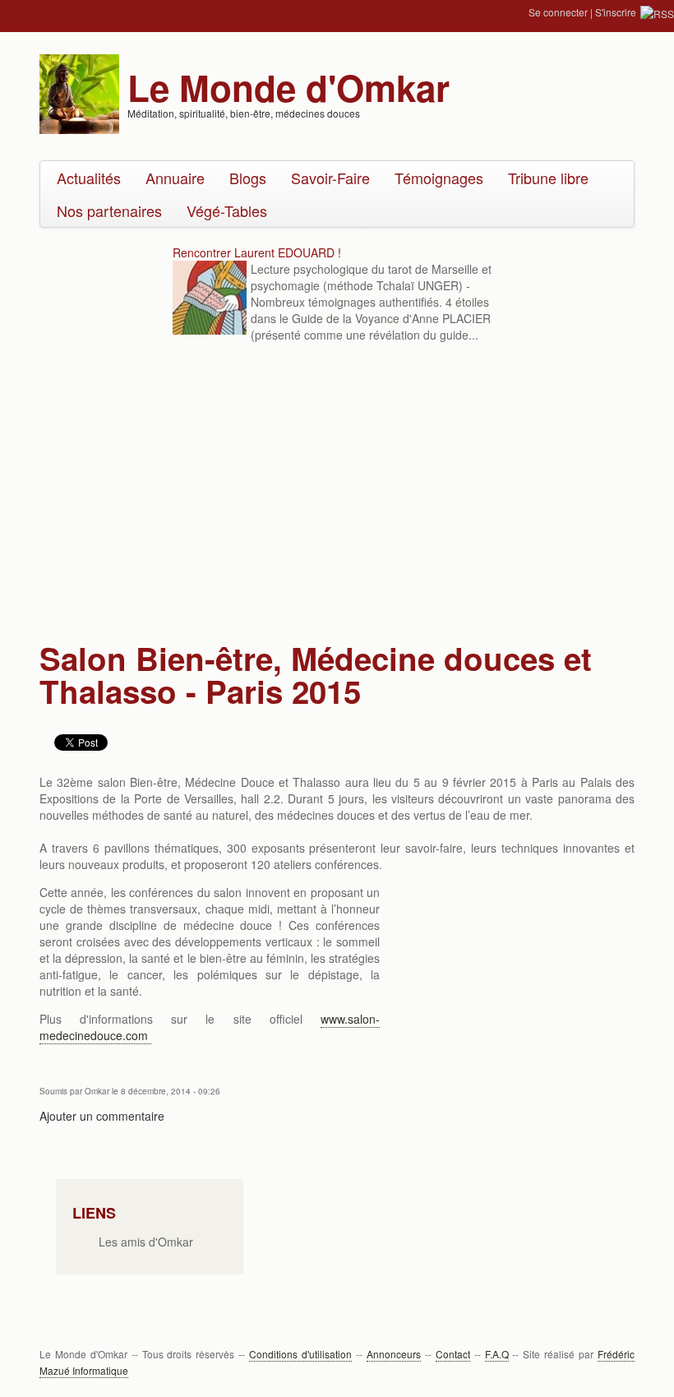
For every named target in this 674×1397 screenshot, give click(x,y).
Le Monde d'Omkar (288, 87)
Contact (453, 1354)
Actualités (89, 177)
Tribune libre (548, 177)
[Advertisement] (338, 494)
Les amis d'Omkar (146, 1241)
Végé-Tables (227, 210)
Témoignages (439, 177)
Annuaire (175, 177)
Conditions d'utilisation (300, 1354)
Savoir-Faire (330, 177)
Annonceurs (394, 1354)
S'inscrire (615, 12)
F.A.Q (497, 1354)
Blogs (247, 177)
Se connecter (558, 12)
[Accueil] (79, 92)
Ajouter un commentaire (101, 1116)
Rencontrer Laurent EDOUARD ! (257, 252)
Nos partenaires (109, 210)
